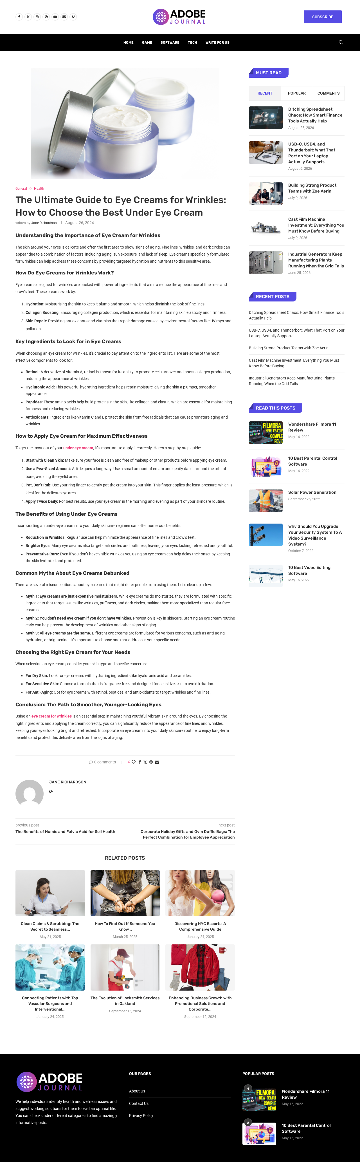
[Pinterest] (46, 17)
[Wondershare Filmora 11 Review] (266, 432)
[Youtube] (55, 17)
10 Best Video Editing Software (309, 570)
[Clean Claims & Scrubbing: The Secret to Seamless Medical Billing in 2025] (50, 893)
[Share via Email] (157, 762)
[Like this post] (134, 762)
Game (147, 42)
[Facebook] (19, 17)
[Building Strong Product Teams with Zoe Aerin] (266, 193)
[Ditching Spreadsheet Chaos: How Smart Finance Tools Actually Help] (266, 117)
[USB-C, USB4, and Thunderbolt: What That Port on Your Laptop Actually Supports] (266, 152)
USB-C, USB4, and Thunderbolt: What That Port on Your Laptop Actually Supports (311, 153)
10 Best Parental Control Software (312, 461)
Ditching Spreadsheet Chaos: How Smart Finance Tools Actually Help (315, 115)
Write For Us (218, 42)
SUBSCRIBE (322, 17)
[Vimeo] (73, 17)
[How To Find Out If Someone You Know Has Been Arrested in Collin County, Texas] (125, 893)
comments (329, 93)
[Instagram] (37, 17)
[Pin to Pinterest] (151, 762)
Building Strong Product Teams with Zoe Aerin (312, 188)
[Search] (341, 42)
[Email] (64, 17)
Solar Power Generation (312, 492)
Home (128, 42)
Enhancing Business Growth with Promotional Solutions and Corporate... (200, 1004)
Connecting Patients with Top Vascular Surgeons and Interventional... (50, 1004)
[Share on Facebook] (140, 762)
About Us (137, 1091)
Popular (297, 93)
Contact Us (138, 1103)
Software (170, 42)
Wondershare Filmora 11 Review (312, 427)
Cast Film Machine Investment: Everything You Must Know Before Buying (316, 225)
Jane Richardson (44, 223)
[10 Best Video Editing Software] (266, 576)
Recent (265, 93)
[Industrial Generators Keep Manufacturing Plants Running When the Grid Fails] (266, 262)
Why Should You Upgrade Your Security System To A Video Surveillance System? (315, 535)
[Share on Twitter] (145, 762)
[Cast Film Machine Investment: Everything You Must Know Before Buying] (266, 227)
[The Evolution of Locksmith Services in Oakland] (125, 967)
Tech (192, 42)
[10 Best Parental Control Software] (266, 466)
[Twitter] (28, 17)
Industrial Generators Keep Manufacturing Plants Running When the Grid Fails (316, 260)
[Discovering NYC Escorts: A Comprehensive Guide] (200, 893)
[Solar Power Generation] (266, 501)
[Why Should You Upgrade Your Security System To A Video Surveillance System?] (266, 535)
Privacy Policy (141, 1115)
